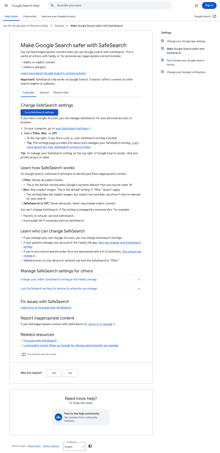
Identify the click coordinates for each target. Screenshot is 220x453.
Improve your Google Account (58, 16)
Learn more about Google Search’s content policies (53, 73)
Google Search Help (26, 6)
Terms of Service (51, 446)
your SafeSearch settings (72, 128)
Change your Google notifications (186, 72)
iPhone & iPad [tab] (60, 92)
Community (29, 16)
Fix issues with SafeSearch (40, 340)
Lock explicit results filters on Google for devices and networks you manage (70, 345)
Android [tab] (44, 92)
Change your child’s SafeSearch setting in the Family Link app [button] (58, 279)
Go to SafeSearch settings (39, 112)
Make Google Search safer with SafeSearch (185, 50)
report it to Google (100, 324)
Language (72, 442)
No (70, 373)
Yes (54, 373)
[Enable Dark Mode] (90, 446)
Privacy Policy (34, 446)
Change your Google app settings (186, 41)
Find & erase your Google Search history (185, 62)
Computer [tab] (28, 92)
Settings (166, 32)
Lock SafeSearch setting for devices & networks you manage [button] (58, 288)
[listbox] (74, 446)
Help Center (11, 16)
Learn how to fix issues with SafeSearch (46, 307)
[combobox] (114, 5)
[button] (6, 5)
